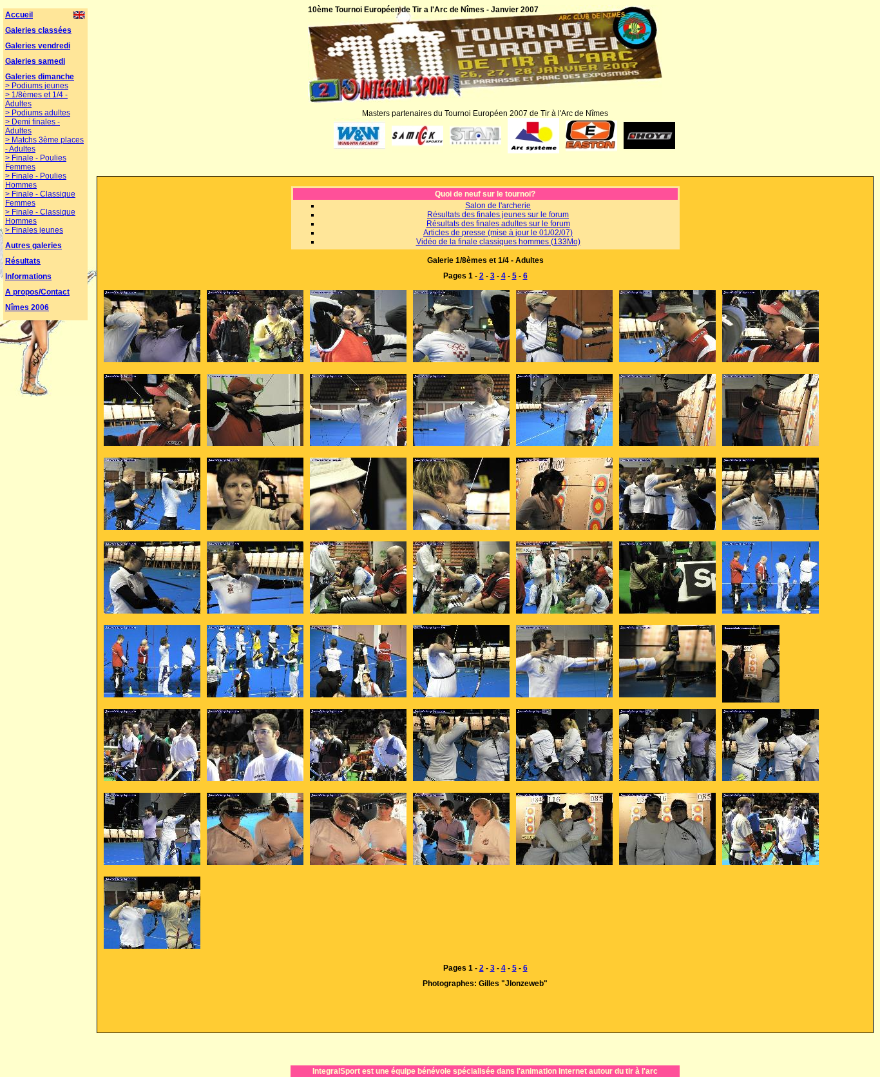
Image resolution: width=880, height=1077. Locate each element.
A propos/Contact (37, 291)
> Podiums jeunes (36, 85)
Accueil (19, 14)
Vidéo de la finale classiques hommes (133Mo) (498, 241)
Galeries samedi (35, 61)
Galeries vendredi (37, 45)
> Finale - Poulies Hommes (35, 180)
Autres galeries (33, 245)
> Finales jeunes (34, 230)
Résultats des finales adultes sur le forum (498, 223)
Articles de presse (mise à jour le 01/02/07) (498, 232)
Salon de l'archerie (498, 205)
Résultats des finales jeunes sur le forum (498, 214)
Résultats (23, 261)
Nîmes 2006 (27, 307)
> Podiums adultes (37, 112)
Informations (28, 276)
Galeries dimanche (39, 76)
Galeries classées (38, 30)
